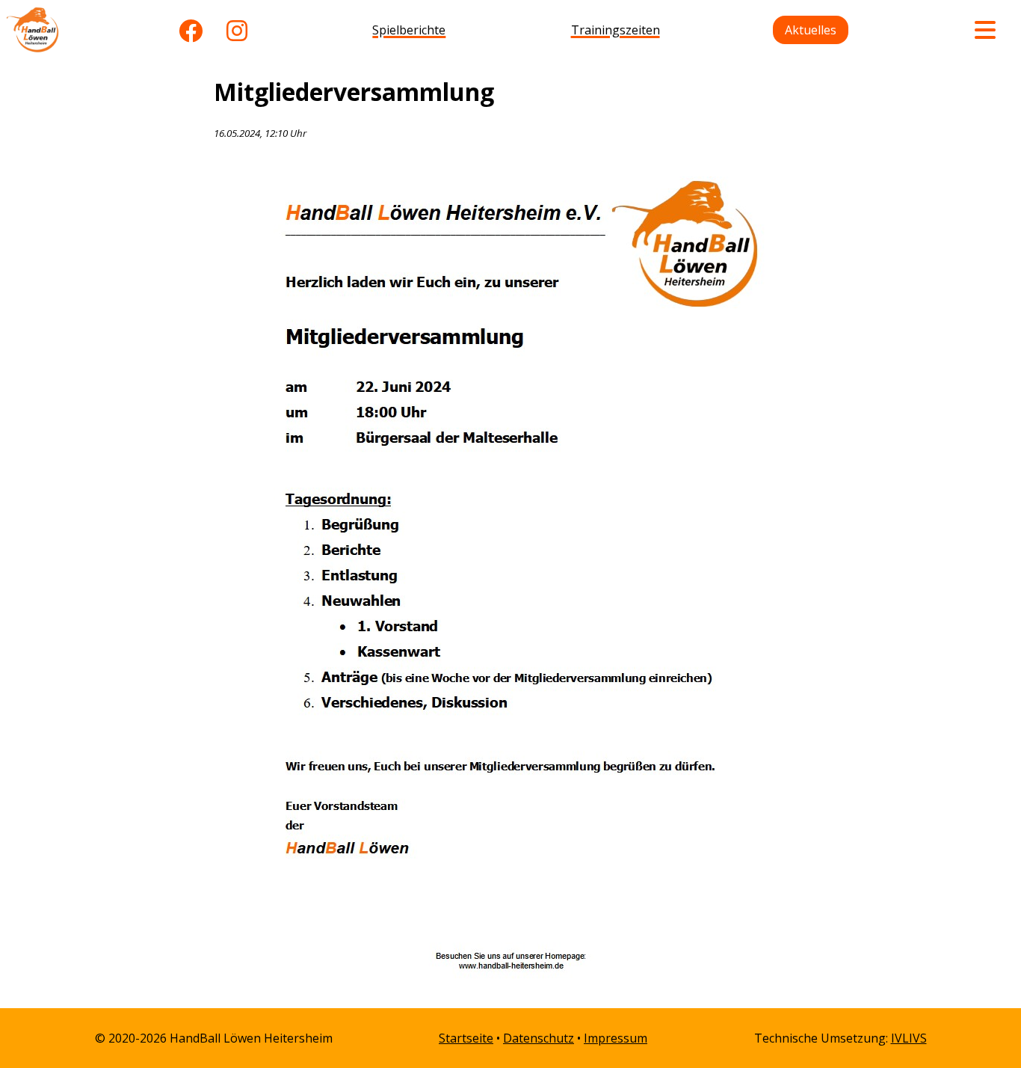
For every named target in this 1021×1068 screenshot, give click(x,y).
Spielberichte (408, 30)
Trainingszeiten (615, 30)
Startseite (466, 1038)
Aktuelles (810, 30)
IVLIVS (909, 1038)
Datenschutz (538, 1038)
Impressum (615, 1038)
